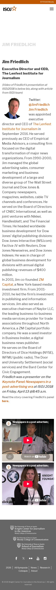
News (34, 567)
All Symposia (20, 567)
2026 (8, 567)
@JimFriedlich (39, 105)
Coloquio (23, 571)
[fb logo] (16, 560)
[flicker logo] (30, 560)
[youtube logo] (38, 560)
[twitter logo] (23, 560)
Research (45, 567)
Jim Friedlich (38, 109)
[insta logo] (45, 560)
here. (6, 401)
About (34, 571)
